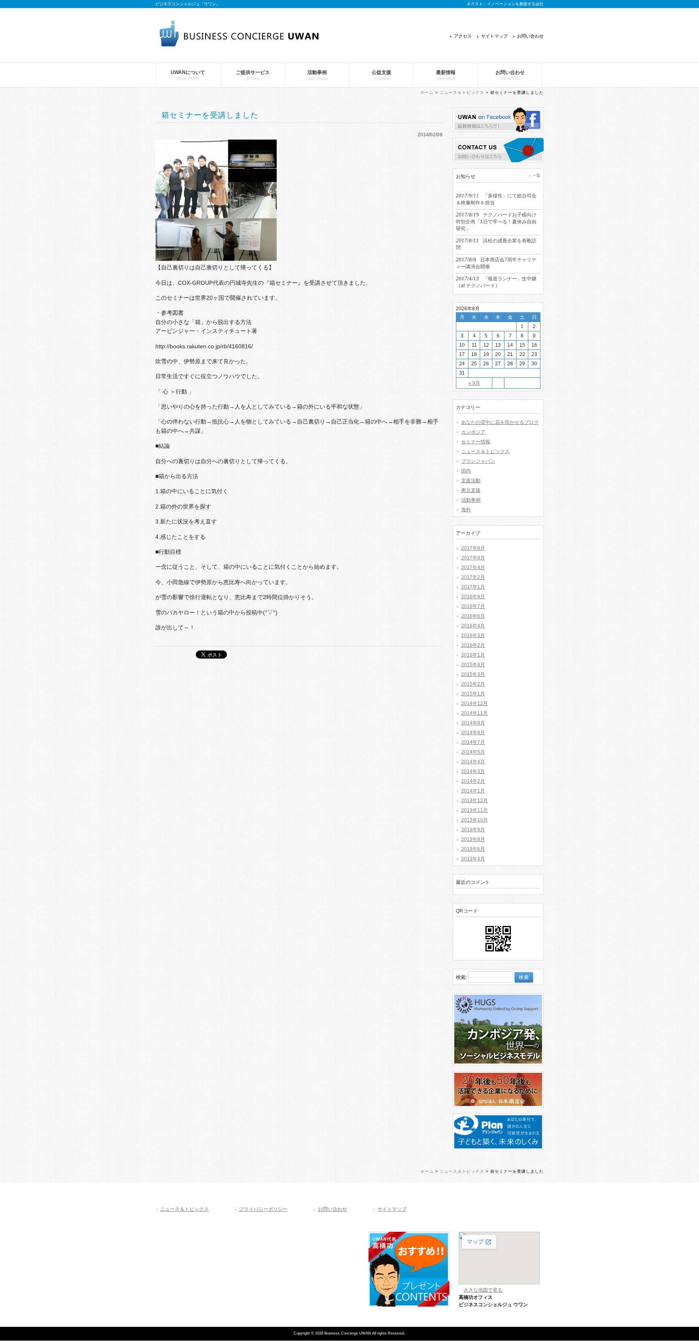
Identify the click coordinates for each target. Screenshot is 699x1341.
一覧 (536, 175)
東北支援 (471, 490)
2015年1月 (473, 694)
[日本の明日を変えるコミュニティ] (498, 1110)
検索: (461, 977)
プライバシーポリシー (263, 1209)
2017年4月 (473, 567)
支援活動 (471, 480)
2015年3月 (473, 674)
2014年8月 (473, 732)
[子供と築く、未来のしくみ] (498, 1152)
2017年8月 (473, 558)
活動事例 (471, 500)
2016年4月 (473, 626)
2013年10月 (474, 820)
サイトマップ (494, 36)
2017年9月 (473, 548)
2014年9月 (473, 723)
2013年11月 (474, 810)
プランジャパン (478, 461)
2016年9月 (473, 597)
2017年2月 (473, 577)
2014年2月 (473, 781)
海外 (466, 510)
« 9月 (474, 383)
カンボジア (473, 432)
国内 (466, 471)
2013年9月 (473, 830)
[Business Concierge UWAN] (239, 44)
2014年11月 (474, 713)
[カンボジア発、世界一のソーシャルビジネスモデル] (498, 1067)
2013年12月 (474, 800)
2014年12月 (474, 703)
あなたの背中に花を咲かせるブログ (500, 422)
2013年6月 (473, 849)
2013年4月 (473, 859)
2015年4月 (473, 664)
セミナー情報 (475, 442)
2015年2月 (473, 684)
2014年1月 (473, 791)
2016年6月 (473, 616)
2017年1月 (473, 587)
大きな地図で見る (483, 1290)
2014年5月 (473, 752)
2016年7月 (473, 606)
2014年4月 (473, 762)
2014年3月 (473, 771)
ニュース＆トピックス (462, 92)
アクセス (463, 36)
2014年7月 (473, 742)
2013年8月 (473, 839)
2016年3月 (473, 635)
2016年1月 (473, 655)
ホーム (427, 92)
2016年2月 (473, 645)
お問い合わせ (530, 36)
